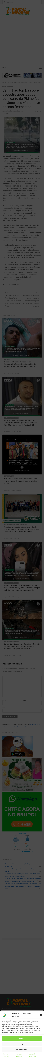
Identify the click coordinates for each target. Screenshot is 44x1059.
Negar (22, 1044)
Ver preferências (22, 1049)
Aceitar (22, 1038)
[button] (41, 1015)
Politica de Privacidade (5, 1055)
